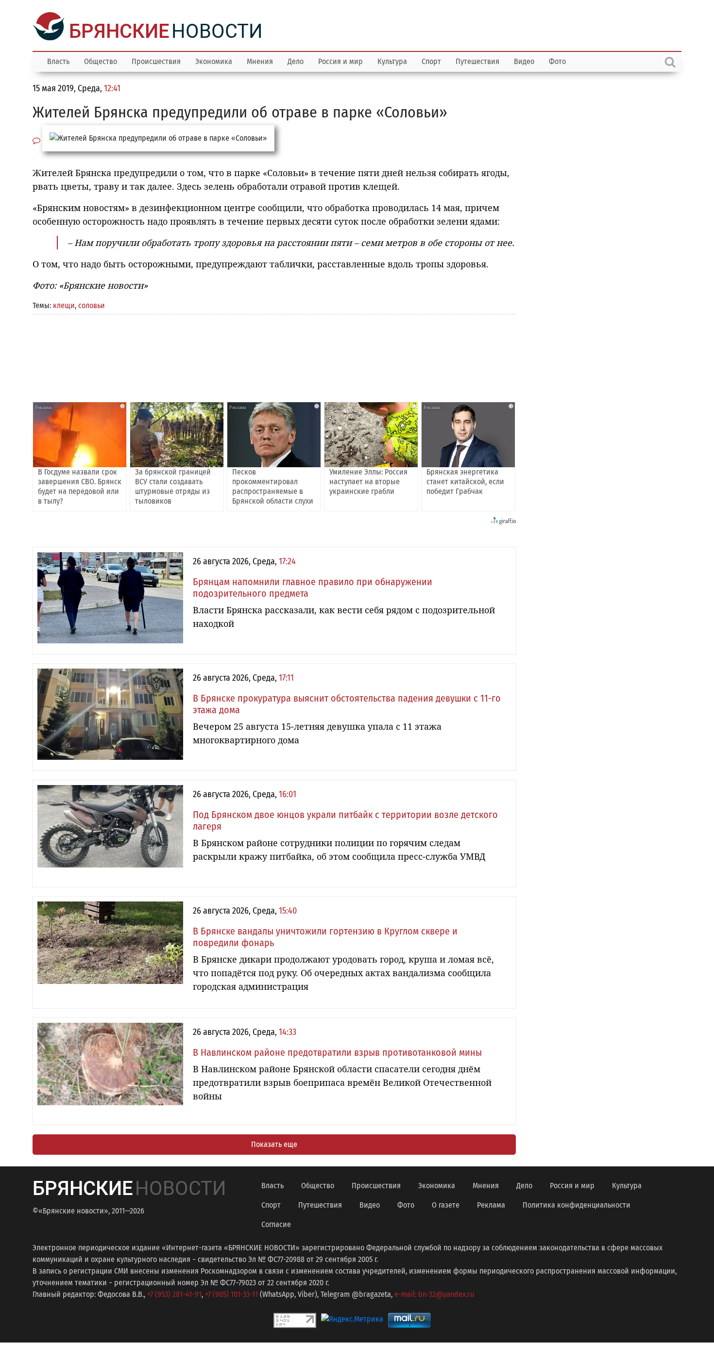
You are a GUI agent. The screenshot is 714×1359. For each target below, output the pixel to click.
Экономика (213, 60)
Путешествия (477, 60)
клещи (64, 304)
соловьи (91, 304)
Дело (296, 60)
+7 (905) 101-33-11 (231, 1293)
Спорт (431, 60)
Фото (557, 60)
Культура (392, 60)
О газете (445, 1204)
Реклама (491, 1204)
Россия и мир (340, 60)
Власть (58, 60)
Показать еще (274, 1143)
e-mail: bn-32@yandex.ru (434, 1293)
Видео (524, 60)
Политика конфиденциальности (576, 1204)
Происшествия (156, 60)
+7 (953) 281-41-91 (174, 1293)
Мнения (260, 60)
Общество (100, 60)
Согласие (276, 1223)
